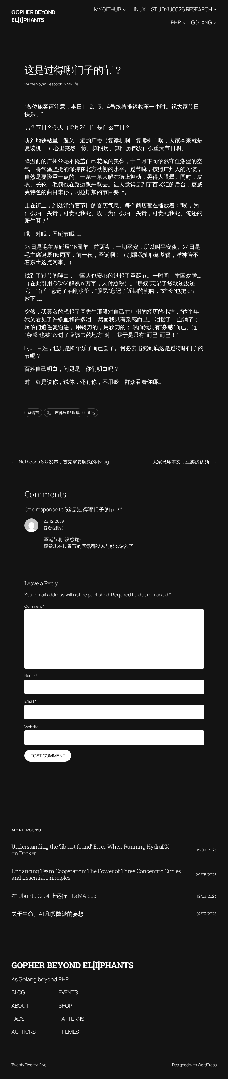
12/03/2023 (207, 896)
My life (72, 84)
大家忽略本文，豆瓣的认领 (180, 461)
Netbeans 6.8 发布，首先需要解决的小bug (64, 461)
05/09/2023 (206, 850)
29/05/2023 (206, 874)
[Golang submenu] (215, 22)
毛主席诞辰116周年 (63, 412)
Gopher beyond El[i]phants (33, 16)
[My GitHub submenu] (124, 9)
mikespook (52, 84)
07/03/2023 (206, 913)
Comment (34, 606)
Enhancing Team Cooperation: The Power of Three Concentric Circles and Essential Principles (96, 874)
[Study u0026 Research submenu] (215, 9)
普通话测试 (53, 527)
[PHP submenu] (184, 22)
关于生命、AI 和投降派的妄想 (47, 914)
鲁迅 (91, 412)
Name (30, 675)
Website (31, 726)
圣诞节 (33, 412)
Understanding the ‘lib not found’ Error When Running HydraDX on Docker (90, 850)
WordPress (207, 1064)
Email (30, 701)
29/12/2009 (54, 521)
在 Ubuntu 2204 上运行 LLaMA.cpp (53, 896)
